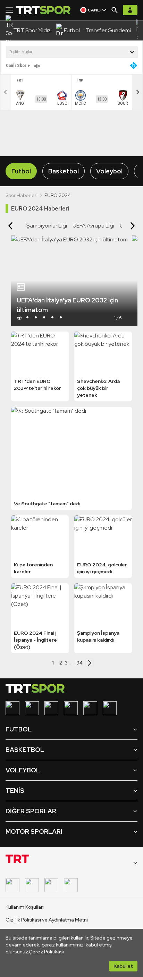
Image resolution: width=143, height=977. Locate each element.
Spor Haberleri (21, 195)
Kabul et (123, 966)
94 (79, 663)
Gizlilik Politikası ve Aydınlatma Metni (47, 920)
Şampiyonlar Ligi (46, 225)
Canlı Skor (16, 65)
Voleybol (109, 171)
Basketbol (63, 171)
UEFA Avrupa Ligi (93, 225)
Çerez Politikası (46, 952)
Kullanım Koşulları (25, 907)
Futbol (21, 171)
